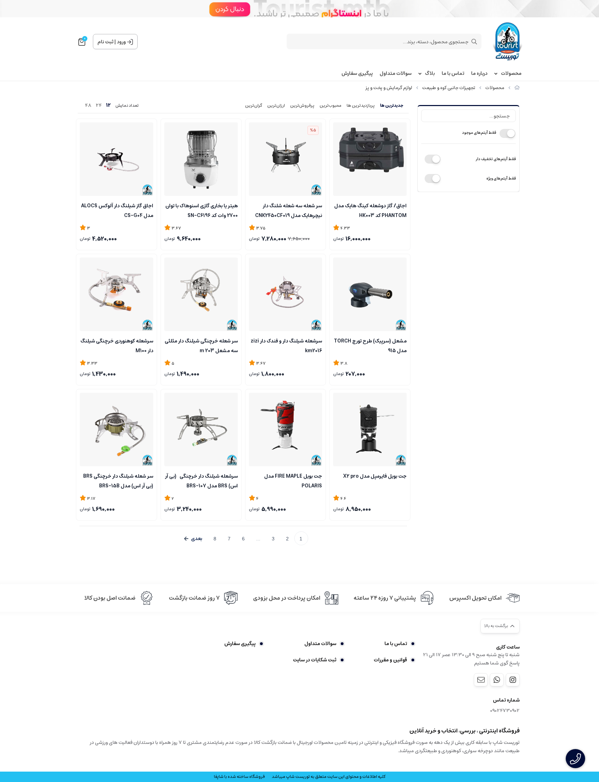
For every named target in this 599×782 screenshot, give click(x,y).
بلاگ (430, 73)
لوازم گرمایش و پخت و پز (388, 88)
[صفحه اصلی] (517, 88)
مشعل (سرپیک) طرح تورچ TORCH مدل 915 (370, 345)
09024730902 (505, 710)
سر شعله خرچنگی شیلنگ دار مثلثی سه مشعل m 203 (201, 345)
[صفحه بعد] (193, 538)
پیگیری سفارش (357, 73)
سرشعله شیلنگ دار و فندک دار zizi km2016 (286, 345)
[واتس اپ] (497, 679)
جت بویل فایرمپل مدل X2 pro (375, 476)
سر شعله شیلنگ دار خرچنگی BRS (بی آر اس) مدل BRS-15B (118, 480)
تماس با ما (453, 73)
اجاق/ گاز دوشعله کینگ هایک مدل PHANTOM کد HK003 (370, 210)
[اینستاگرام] (513, 679)
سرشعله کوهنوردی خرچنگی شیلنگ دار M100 (116, 345)
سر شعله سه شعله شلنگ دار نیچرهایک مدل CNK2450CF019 (288, 210)
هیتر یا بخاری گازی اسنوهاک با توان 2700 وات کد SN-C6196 (201, 210)
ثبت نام (105, 42)
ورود (121, 42)
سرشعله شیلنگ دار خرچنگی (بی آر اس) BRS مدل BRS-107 (201, 480)
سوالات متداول (395, 73)
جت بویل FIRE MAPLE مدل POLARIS (293, 480)
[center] (474, 41)
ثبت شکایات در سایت (314, 660)
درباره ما (479, 73)
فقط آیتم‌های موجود (479, 132)
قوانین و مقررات (390, 660)
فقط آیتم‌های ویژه (501, 178)
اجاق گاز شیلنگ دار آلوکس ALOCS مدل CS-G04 (117, 210)
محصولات (511, 73)
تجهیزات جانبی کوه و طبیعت (448, 88)
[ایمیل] (481, 679)
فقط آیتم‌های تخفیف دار (496, 159)
